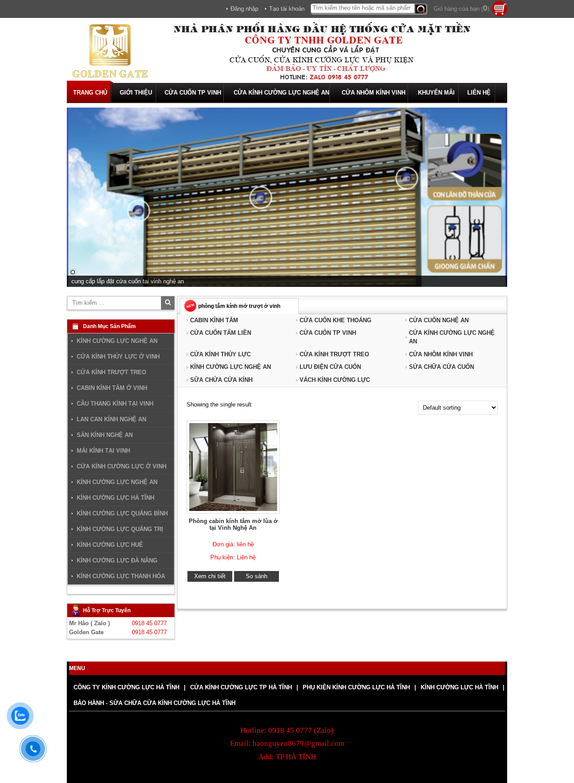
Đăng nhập (244, 8)
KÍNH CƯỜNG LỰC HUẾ (110, 544)
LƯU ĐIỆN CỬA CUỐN (330, 366)
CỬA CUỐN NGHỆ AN (439, 320)
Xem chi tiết (210, 576)
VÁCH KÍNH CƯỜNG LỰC (335, 379)
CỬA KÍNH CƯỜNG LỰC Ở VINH (121, 466)
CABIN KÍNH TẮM (214, 320)
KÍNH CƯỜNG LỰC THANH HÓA (121, 576)
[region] (287, 197)
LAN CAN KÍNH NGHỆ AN (111, 419)
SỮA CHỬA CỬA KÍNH (221, 379)
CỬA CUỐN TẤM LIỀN (220, 332)
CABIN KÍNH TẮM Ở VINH (112, 388)
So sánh (256, 576)
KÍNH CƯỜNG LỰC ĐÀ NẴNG (117, 560)
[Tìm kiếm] (420, 9)
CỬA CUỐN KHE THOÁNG (335, 320)
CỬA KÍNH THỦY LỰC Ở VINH (118, 356)
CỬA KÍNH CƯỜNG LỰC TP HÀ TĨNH (241, 687)
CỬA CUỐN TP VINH (193, 92)
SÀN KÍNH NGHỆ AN (105, 435)
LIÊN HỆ (479, 92)
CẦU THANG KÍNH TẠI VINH (115, 403)
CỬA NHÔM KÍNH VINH (373, 92)
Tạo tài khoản (286, 8)
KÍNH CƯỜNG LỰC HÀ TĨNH (115, 497)
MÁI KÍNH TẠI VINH (103, 450)
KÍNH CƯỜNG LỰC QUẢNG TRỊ (120, 529)
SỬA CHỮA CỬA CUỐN (441, 366)
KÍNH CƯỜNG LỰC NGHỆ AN (230, 366)
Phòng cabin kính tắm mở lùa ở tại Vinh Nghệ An (233, 524)
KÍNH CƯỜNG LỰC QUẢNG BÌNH (122, 513)
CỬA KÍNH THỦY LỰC (220, 354)
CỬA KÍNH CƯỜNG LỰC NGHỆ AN (281, 92)
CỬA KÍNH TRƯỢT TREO (334, 354)
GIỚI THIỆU (136, 92)
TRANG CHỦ (90, 92)
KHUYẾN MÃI (436, 92)
